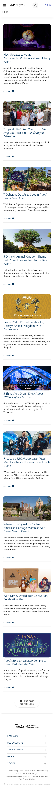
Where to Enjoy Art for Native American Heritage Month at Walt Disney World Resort (24, 528)
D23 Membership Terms (14, 770)
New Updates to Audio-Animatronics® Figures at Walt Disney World (26, 58)
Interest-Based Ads (40, 776)
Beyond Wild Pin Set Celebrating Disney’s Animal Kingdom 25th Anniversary (23, 326)
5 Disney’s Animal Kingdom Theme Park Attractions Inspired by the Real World (25, 260)
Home (5, 12)
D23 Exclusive (15, 743)
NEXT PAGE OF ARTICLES (27, 703)
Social (11, 763)
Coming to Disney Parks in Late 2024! (24, 662)
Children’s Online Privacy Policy (18, 776)
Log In (47, 5)
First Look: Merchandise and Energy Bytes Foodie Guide (26, 462)
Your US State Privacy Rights (27, 773)
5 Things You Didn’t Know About (23, 395)
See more (7, 91)
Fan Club (12, 736)
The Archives (15, 749)
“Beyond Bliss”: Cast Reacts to (25, 132)
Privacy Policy (42, 770)
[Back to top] (48, 783)
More (10, 756)
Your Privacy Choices (27, 779)
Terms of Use (30, 770)
